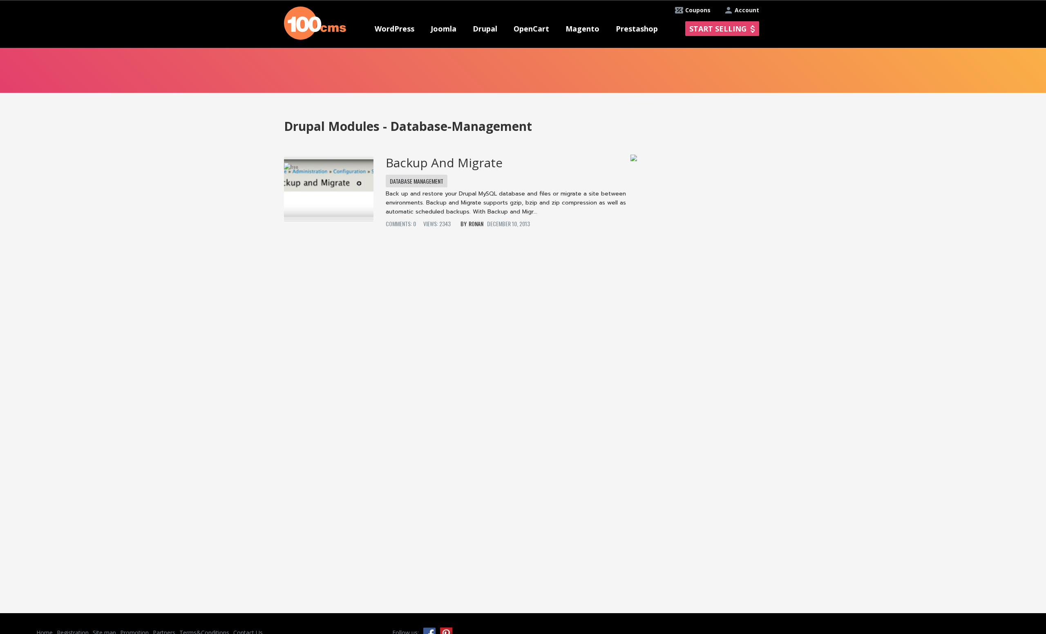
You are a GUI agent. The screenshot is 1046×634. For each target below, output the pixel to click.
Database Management (416, 181)
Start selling (718, 29)
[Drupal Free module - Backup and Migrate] (328, 186)
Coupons (698, 10)
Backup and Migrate (444, 162)
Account (747, 10)
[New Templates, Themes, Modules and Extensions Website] (315, 22)
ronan (476, 223)
